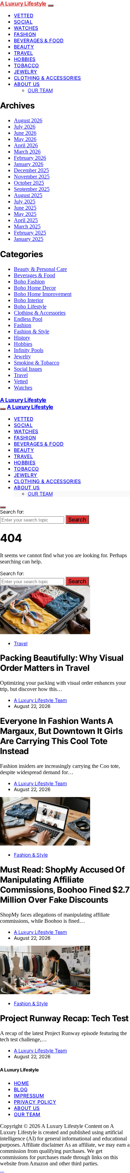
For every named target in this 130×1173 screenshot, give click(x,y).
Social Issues (28, 369)
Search (77, 519)
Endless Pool (28, 319)
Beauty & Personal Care (40, 269)
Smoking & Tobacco (36, 363)
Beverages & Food (39, 40)
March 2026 (27, 152)
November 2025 (32, 177)
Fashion (25, 34)
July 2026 (24, 127)
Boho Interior (28, 300)
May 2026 (25, 139)
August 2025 (28, 195)
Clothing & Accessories (47, 78)
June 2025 (25, 208)
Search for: (12, 512)
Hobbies (24, 59)
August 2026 (28, 120)
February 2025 (30, 233)
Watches (26, 28)
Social (23, 22)
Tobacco (26, 65)
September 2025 (32, 189)
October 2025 (29, 183)
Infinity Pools (28, 350)
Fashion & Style (31, 331)
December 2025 (31, 170)
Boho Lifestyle (30, 306)
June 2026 (25, 133)
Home (21, 1083)
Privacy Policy (35, 1102)
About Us (27, 84)
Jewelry (25, 72)
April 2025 (26, 220)
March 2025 (27, 226)
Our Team (40, 90)
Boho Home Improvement (42, 294)
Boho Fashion (29, 282)
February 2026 (30, 158)
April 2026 (26, 145)
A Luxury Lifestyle (23, 3)
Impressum (29, 1095)
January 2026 (28, 164)
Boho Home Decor (35, 288)
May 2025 (25, 214)
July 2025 (24, 201)
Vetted (23, 15)
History (22, 338)
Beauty (24, 47)
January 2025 (28, 239)
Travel (23, 53)
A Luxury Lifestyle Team (40, 700)
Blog (20, 1089)
